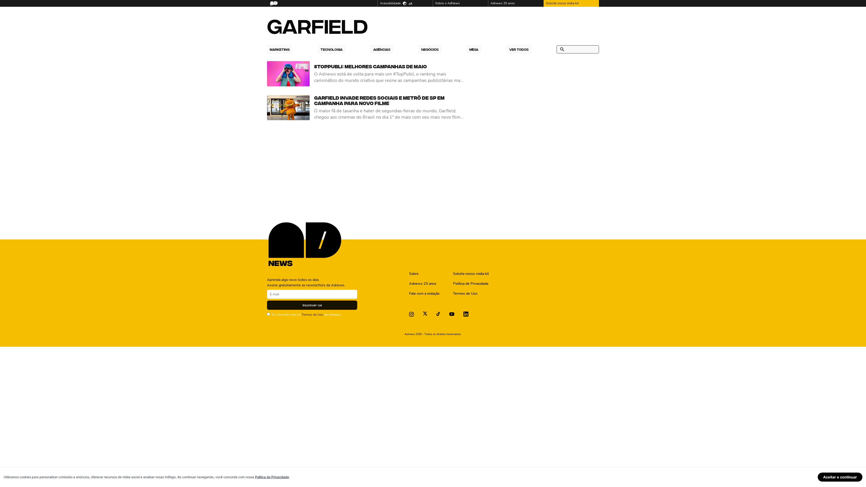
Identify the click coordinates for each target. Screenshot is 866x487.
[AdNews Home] (273, 3)
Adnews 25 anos (422, 283)
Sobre (414, 273)
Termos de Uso (312, 314)
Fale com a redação (424, 293)
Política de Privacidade (470, 283)
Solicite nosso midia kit (471, 273)
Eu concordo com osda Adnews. (306, 314)
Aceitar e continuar (840, 477)
